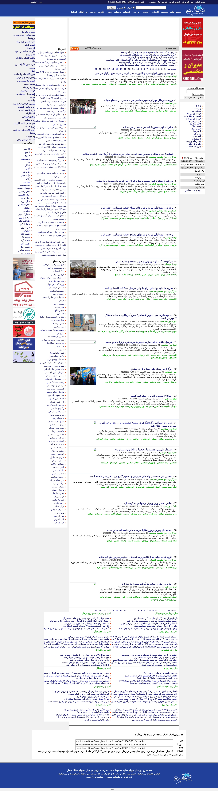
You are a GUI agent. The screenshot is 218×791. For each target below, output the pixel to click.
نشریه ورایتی (58, 304)
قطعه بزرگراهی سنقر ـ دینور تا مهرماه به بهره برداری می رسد (149, 655)
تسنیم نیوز (172, 452)
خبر (192, 2)
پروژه (154, 439)
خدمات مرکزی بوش (26, 139)
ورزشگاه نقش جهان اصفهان (52, 278)
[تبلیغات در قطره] (24, 28)
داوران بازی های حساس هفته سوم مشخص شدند (155, 626)
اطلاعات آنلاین (24, 221)
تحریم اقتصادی (154, 331)
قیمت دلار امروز (28, 90)
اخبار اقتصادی (24, 195)
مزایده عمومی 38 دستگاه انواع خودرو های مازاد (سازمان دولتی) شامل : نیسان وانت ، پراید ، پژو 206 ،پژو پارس (128, 641)
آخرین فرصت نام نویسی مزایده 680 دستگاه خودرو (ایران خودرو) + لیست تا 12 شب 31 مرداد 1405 (133, 644)
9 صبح (27, 155)
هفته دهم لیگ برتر (56, 281)
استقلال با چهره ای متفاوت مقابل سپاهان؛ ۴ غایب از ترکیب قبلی (149, 623)
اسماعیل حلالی (57, 464)
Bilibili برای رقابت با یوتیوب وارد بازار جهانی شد (87, 665)
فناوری (101, 12)
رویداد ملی (119, 382)
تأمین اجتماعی (58, 467)
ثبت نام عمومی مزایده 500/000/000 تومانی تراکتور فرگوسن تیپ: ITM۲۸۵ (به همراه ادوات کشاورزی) (132, 647)
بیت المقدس (162, 462)
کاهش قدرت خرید (56, 441)
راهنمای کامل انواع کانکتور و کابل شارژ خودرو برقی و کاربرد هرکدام (79, 621)
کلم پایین (60, 333)
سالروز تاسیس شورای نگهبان (51, 317)
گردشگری (145, 439)
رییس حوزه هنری (99, 84)
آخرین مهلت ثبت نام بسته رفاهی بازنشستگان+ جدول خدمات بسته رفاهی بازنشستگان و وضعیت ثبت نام (131, 694)
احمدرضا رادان (58, 460)
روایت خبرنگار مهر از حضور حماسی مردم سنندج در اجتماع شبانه (147, 62)
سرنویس (98, 686)
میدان (138, 382)
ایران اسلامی (58, 506)
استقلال (27, 208)
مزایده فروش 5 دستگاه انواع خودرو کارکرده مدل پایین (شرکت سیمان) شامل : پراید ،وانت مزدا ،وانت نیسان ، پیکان (126, 639)
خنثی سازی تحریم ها (122, 355)
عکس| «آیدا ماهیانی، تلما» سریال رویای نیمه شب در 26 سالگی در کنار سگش (75, 644)
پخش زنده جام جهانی (25, 77)
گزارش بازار (59, 522)
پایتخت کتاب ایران (148, 191)
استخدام (152, 2)
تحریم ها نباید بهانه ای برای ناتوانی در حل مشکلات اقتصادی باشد (148, 55)
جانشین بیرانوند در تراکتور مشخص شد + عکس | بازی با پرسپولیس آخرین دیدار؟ (50, 65)
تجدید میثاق (95, 164)
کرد (100, 245)
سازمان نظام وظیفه (55, 392)
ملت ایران (111, 299)
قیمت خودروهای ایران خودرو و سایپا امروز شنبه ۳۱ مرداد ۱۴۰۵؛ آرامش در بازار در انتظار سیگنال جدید (132, 696)
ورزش (128, 439)
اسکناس (26, 211)
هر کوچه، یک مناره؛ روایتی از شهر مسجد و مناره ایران (152, 57)
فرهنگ (136, 191)
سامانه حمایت (58, 487)
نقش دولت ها (58, 323)
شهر (160, 191)
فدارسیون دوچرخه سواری (53, 340)
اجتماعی (145, 12)
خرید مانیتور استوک (26, 107)
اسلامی (128, 164)
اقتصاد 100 (25, 234)
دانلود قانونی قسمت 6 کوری (97, 720)
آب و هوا (185, 2)
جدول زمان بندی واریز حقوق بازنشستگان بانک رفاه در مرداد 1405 (148, 681)
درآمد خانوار (59, 503)
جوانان (173, 406)
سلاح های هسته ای (56, 421)
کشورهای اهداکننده (56, 336)
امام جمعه (121, 299)
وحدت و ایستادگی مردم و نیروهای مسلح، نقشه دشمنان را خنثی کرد (146, 65)
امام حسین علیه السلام (54, 369)
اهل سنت (105, 487)
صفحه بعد (171, 69)
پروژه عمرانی (102, 439)
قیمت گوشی (29, 45)
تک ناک (99, 650)
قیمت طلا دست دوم (26, 81)
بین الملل (83, 12)
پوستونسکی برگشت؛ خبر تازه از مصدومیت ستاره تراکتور (152, 621)
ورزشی (136, 12)
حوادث (93, 12)
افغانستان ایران (57, 320)
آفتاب (28, 168)
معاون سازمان (58, 493)
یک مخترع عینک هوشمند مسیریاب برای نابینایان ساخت (85, 662)
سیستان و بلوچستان (55, 385)
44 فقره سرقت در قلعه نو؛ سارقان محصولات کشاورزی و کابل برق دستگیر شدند (141, 662)
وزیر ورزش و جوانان (135, 406)
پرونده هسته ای (57, 447)
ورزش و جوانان (117, 439)
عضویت (33, 2)
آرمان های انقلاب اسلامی (151, 164)
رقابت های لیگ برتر (55, 382)
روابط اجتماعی (57, 477)
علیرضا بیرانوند (57, 418)
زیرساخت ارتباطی (56, 411)
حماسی (115, 111)
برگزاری (108, 382)
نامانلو (61, 300)
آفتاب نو (26, 172)
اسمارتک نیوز (24, 214)
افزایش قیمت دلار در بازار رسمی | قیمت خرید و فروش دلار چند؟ (80, 691)
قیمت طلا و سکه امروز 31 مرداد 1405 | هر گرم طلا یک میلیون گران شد (77, 683)
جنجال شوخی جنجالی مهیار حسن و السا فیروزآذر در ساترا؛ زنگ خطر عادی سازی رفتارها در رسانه (134, 715)
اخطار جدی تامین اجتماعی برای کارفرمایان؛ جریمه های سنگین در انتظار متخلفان (142, 691)
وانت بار (31, 100)
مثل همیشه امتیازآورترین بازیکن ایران (92, 696)
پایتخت (137, 274)
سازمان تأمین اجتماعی (54, 372)
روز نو (166, 668)
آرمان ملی (25, 159)
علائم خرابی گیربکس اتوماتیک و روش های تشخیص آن (86, 618)
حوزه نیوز (172, 321)
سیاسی (164, 12)
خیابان (121, 137)
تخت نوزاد (30, 54)
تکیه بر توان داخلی (141, 355)
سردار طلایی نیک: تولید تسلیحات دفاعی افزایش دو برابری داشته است (78, 701)
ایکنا (174, 76)
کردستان (113, 84)
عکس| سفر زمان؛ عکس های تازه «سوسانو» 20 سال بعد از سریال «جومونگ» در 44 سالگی (69, 639)
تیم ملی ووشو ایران (55, 359)
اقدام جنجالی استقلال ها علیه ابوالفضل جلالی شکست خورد (151, 675)
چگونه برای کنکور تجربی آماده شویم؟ (93, 712)
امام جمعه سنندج (159, 299)
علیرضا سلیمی (58, 500)
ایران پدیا (31, 48)
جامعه (123, 540)
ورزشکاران (155, 540)
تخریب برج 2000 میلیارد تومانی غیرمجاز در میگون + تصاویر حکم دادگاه (146, 709)
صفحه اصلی (200, 2)
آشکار (27, 165)
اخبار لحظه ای (24, 204)
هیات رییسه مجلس (56, 434)
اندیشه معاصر (163, 686)
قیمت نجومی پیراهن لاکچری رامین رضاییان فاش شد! (153, 683)
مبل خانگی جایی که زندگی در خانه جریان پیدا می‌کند (86, 709)
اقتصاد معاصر (24, 250)
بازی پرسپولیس (57, 274)
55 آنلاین (26, 149)
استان (121, 487)
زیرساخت (128, 567)
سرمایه (149, 406)
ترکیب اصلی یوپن (56, 356)
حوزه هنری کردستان (160, 84)
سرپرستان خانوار (56, 415)
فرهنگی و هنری (169, 382)
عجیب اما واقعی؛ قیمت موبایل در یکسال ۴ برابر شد (86, 657)
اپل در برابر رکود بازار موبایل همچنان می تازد (89, 660)
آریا (28, 162)
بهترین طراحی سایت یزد (24, 103)
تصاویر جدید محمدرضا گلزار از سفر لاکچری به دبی (154, 720)
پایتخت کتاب (127, 274)
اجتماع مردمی (127, 111)
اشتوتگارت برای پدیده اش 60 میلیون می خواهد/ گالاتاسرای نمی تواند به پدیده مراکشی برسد (51, 147)
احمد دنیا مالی (106, 597)
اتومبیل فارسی (23, 188)
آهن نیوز (26, 181)
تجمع (134, 137)
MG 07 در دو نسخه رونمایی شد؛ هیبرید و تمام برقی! (86, 623)
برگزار (146, 84)
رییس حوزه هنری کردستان (130, 84)
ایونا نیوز (172, 345)
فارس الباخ (59, 310)
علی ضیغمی (59, 346)
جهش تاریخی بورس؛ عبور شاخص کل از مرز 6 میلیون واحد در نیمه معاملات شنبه (141, 712)
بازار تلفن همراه (57, 402)
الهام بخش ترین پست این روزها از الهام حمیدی (89, 694)
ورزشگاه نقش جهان (55, 284)
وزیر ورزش (136, 514)
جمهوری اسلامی (148, 462)
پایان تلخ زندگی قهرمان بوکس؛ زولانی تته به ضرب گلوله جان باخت (147, 628)
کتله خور (60, 313)
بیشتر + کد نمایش (193, 190)
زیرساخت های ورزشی (131, 597)
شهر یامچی (59, 307)
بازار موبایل (59, 496)
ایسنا (174, 264)
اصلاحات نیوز (24, 217)
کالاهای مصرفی (57, 470)
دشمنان (113, 218)
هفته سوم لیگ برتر (56, 395)
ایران (122, 191)
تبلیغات (99, 704)
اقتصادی (155, 12)
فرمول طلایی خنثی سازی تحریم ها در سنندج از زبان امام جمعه (148, 52)
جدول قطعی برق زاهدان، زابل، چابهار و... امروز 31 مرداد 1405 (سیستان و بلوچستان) (51, 55)
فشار (148, 299)
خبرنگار (173, 111)
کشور (157, 406)
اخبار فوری (25, 201)
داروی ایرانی (58, 294)
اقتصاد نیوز (25, 253)
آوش (28, 178)
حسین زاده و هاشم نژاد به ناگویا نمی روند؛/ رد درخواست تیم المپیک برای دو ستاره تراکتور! (70, 673)
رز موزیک (30, 136)
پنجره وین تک (29, 87)
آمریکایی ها (121, 331)
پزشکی (117, 12)
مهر (174, 103)
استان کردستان (153, 487)
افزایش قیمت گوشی (55, 405)
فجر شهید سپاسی (56, 444)
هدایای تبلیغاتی (28, 116)
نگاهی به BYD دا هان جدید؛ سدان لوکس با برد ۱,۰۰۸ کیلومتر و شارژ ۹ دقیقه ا (75, 628)
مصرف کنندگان (57, 509)
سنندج (107, 111)
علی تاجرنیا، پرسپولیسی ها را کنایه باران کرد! (157, 678)
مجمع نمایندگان (115, 567)
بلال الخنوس (59, 519)
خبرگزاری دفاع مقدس (166, 157)
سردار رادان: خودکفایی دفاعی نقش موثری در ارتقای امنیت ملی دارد (51, 235)
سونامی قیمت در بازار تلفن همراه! (49, 134)
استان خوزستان (57, 451)
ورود (40, 2)
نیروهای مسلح (141, 111)
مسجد (173, 191)
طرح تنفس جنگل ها (55, 343)
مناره (128, 191)
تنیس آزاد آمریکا (57, 353)
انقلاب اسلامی (162, 111)
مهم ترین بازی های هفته (54, 366)
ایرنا (174, 130)
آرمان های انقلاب (115, 164)
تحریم (130, 299)
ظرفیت (114, 487)
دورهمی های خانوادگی (54, 379)
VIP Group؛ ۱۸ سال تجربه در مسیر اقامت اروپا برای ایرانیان (82, 715)
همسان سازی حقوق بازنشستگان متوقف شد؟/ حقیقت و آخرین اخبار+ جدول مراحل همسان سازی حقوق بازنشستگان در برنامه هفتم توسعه (117, 701)
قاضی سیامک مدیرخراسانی (52, 330)
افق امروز (25, 227)
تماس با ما (162, 2)
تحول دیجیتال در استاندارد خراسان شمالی (159, 665)
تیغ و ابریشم (59, 516)
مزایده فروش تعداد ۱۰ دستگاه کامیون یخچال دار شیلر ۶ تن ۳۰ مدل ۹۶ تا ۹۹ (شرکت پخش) (137, 636)
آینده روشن (25, 185)
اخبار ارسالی (24, 191)
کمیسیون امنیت (57, 454)
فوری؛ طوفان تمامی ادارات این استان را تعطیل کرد (86, 699)
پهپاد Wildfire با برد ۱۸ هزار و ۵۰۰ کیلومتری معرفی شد (84, 655)
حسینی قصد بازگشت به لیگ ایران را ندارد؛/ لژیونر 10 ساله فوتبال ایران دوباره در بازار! (71, 681)
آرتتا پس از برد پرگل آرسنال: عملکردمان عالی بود (155, 618)
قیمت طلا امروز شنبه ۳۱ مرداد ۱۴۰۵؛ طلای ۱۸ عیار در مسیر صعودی (147, 699)
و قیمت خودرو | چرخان (92, 613)
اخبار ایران (25, 198)
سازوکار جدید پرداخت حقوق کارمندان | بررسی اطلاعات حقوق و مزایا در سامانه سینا (72, 675)
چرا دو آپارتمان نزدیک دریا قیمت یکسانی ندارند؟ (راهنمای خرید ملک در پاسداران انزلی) (71, 647)
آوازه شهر (26, 175)
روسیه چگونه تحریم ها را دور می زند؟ (160, 673)
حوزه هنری (85, 84)
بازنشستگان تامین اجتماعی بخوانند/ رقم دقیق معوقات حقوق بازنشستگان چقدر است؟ (72, 641)
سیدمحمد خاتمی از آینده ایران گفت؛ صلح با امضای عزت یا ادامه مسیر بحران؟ (51, 225)
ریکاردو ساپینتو (58, 408)
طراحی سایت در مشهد (25, 51)
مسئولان (104, 218)
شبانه (147, 137)
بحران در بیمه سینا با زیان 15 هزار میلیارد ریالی (88, 636)
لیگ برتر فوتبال (57, 431)
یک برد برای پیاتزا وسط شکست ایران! (92, 678)
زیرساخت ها (171, 567)
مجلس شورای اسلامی (144, 567)
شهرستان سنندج (125, 218)
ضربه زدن (139, 299)
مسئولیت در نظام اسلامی (53, 297)
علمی (109, 12)
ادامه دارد (130, 382)
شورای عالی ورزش (113, 514)
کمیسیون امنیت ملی (55, 389)
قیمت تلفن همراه (56, 428)
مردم (151, 111)
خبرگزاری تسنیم (57, 438)
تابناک (174, 506)
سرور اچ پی (29, 84)
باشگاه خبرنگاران (56, 398)
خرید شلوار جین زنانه (25, 41)
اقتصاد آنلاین (25, 244)
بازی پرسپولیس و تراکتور (53, 264)
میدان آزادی (157, 137)
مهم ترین (120, 406)
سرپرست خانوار (57, 457)
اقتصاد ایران (25, 247)
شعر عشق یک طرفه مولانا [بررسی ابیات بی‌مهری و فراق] (83, 717)
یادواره (173, 84)
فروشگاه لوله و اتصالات (24, 74)
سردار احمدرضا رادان (55, 375)
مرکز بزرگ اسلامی (158, 218)
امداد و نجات (155, 382)
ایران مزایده (163, 631)
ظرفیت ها (140, 487)
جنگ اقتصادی (58, 271)
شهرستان (141, 331)
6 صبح (27, 152)
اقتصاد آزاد (97, 631)
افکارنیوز (26, 230)
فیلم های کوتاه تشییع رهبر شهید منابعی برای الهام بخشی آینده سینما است (145, 660)
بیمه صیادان (59, 327)
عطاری (32, 71)
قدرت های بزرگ (57, 480)
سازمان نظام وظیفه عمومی (52, 362)
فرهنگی (126, 12)
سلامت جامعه (134, 540)
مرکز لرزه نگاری (57, 424)
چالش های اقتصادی (159, 357)
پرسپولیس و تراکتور (55, 268)
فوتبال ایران (59, 513)
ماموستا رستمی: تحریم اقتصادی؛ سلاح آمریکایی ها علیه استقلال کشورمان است (141, 60)
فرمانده (104, 462)
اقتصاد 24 (26, 237)
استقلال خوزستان (56, 287)
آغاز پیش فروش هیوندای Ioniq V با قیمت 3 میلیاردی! (86, 626)
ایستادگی (172, 218)
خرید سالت (30, 120)
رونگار (99, 668)
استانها (74, 12)
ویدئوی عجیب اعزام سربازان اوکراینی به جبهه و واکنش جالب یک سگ (146, 717)
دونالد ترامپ (58, 483)
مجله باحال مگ (28, 32)
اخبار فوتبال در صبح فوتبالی (166, 613)
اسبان (61, 349)
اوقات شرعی (174, 2)
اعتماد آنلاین (25, 224)
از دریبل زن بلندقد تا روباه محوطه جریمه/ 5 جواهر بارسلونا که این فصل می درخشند (50, 88)
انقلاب (135, 164)
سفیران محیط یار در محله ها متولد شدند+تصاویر (156, 657)
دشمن (122, 462)
